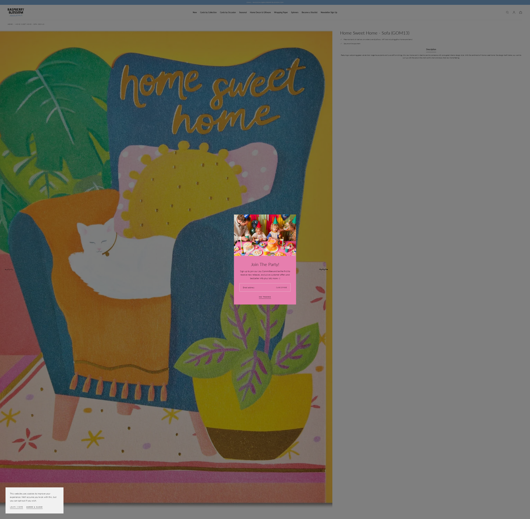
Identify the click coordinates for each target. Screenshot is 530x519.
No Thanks (265, 297)
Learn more (16, 507)
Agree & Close (34, 507)
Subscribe (281, 287)
